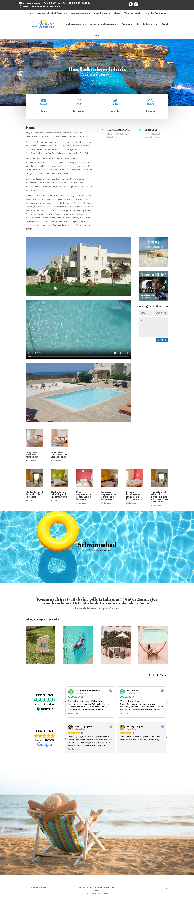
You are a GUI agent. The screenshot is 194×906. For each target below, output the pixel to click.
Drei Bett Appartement (156, 13)
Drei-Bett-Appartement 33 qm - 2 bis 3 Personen (83, 495)
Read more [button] (73, 713)
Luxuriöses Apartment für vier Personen (90, 13)
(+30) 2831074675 (56, 3)
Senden (162, 339)
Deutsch (97, 35)
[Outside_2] (40, 664)
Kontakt (165, 24)
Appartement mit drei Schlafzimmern (139, 24)
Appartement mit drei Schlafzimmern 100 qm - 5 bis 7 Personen (159, 496)
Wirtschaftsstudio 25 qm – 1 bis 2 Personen (59, 494)
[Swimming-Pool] (78, 664)
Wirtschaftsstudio (133, 13)
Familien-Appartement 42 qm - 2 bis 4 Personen (108, 495)
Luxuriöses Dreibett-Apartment (52, 13)
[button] (166, 702)
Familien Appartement (75, 24)
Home (30, 13)
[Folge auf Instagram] (136, 4)
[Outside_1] (153, 664)
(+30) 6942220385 (81, 3)
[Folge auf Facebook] (131, 4)
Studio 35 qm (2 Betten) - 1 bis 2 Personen (34, 494)
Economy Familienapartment (104, 24)
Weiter (163, 675)
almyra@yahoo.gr (31, 3)
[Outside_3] (116, 664)
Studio (117, 13)
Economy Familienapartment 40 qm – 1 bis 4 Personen (134, 495)
